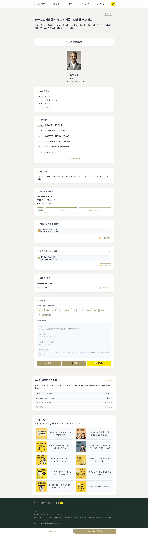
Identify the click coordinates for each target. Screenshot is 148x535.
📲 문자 (74, 363)
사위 (73, 310)
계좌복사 (105, 288)
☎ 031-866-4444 (95, 210)
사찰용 (40, 315)
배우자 (54, 310)
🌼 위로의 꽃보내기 (104, 238)
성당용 (102, 310)
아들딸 (61, 310)
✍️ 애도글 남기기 (105, 265)
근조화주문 (100, 4)
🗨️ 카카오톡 (99, 363)
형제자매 (47, 315)
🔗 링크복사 (108, 14)
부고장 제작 (70, 4)
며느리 (67, 310)
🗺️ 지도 (40, 210)
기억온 (41, 3)
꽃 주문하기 (53, 531)
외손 (83, 310)
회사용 (89, 310)
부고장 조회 (85, 4)
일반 (39, 310)
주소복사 (62, 210)
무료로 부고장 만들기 (95, 531)
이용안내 (56, 4)
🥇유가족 (46, 310)
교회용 (96, 310)
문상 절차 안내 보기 (74, 159)
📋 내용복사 (49, 363)
